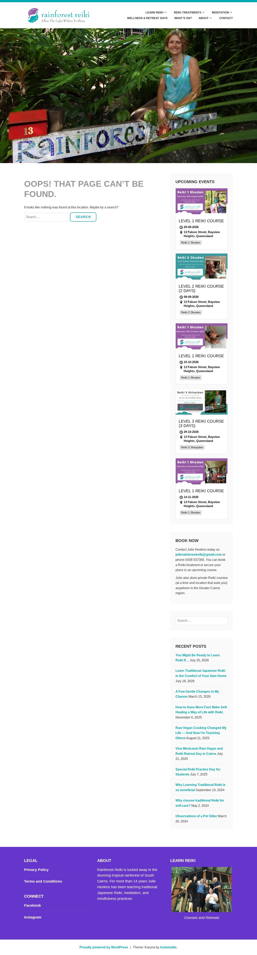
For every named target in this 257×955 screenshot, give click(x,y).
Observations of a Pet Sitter (196, 816)
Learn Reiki (154, 12)
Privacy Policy (36, 870)
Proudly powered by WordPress (104, 947)
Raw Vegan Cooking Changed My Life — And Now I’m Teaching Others (200, 733)
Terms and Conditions (43, 881)
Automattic (168, 947)
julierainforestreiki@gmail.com (198, 554)
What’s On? (183, 18)
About (204, 18)
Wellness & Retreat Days (147, 18)
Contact (226, 18)
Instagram (32, 917)
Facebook (32, 905)
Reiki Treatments (187, 12)
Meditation (220, 12)
